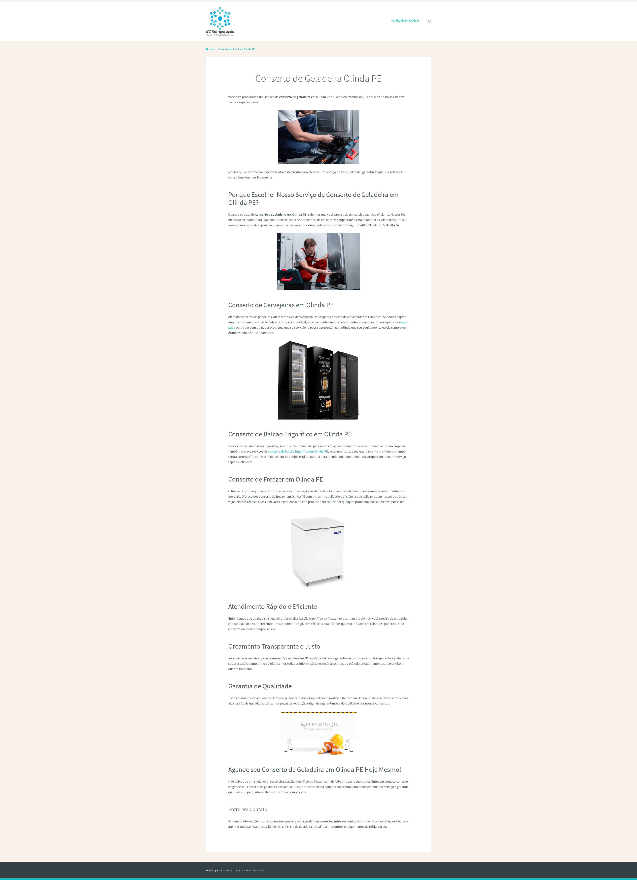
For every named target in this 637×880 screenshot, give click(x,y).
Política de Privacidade (405, 20)
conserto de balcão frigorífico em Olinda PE (298, 451)
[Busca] (426, 17)
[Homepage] (220, 21)
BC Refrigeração (214, 870)
